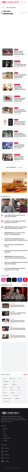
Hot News (5, 428)
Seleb (4, 433)
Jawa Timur (16, 395)
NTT (5, 389)
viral (21, 378)
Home (2, 7)
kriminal (13, 392)
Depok (5, 392)
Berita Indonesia (7, 398)
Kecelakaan (6, 381)
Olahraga (5, 435)
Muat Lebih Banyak (14, 167)
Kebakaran (18, 398)
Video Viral (13, 378)
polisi (15, 381)
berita (19, 387)
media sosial (7, 401)
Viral (5, 378)
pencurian (6, 384)
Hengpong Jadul (7, 438)
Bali (20, 389)
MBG (13, 387)
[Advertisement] (14, 31)
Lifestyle (5, 440)
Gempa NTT (6, 395)
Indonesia (15, 384)
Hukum (5, 387)
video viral (13, 389)
